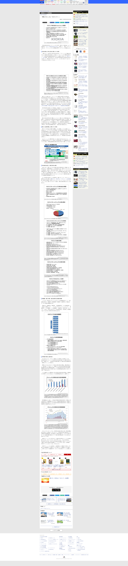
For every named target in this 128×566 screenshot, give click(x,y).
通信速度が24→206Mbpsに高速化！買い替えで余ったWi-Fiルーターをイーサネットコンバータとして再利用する (81, 22)
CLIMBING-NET (62, 546)
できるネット (42, 549)
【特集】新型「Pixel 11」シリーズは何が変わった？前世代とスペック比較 (82, 179)
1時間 (75, 12)
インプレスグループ (77, 554)
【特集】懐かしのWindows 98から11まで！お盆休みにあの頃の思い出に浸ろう (83, 186)
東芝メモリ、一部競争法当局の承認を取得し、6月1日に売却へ (50, 513)
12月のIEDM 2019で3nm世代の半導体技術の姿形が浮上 (61, 500)
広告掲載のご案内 (55, 554)
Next (70, 463)
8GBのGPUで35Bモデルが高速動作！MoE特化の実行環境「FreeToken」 (82, 90)
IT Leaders (42, 542)
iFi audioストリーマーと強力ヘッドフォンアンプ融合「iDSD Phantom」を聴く (82, 40)
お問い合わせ (50, 554)
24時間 (79, 12)
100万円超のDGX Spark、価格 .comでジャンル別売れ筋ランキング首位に (82, 96)
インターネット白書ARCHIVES (45, 551)
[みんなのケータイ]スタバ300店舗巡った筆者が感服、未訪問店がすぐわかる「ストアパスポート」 (81, 163)
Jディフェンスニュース (72, 539)
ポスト (45, 22)
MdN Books (70, 546)
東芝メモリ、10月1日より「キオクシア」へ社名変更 (59, 478)
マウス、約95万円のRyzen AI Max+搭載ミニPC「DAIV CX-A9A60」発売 (83, 102)
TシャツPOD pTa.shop (81, 546)
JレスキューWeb (71, 542)
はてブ (57, 22)
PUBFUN (78, 542)
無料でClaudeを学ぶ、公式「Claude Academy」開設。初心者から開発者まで (82, 77)
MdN (68, 545)
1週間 (82, 12)
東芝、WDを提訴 (66, 520)
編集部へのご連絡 (60, 554)
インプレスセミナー (52, 542)
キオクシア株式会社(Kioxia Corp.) (52, 46)
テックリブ (69, 549)
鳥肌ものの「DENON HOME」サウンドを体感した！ (82, 37)
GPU (74, 4)
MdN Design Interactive (72, 548)
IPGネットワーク (79, 545)
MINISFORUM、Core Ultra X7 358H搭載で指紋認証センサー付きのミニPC (82, 107)
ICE (77, 536)
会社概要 (72, 554)
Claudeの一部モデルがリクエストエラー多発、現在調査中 (82, 85)
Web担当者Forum (43, 539)
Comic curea (79, 539)
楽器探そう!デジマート (63, 539)
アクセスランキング (79, 11)
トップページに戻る (56, 530)
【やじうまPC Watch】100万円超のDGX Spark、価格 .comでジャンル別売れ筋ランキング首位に (81, 19)
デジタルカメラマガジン (44, 548)
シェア (53, 22)
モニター (57, 4)
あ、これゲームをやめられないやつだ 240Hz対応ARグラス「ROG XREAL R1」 (82, 143)
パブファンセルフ (80, 543)
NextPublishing (51, 549)
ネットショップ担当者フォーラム (53, 539)
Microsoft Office (81, 4)
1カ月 (86, 12)
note (62, 22)
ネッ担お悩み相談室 (43, 545)
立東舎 (61, 542)
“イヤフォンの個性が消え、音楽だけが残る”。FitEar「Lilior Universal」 (82, 44)
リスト (48, 22)
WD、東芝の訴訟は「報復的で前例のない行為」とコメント (50, 521)
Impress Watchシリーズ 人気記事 (81, 153)
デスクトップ (52, 454)
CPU (76, 4)
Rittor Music (61, 536)
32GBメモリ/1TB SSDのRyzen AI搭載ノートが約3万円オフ (82, 70)
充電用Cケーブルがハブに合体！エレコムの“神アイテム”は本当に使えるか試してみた (82, 149)
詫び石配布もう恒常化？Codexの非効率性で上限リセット (82, 112)
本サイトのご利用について (43, 554)
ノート (45, 454)
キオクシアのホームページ (45, 508)
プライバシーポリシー (67, 554)
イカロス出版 (70, 536)
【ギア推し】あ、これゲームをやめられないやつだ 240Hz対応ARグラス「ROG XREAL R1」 (81, 24)
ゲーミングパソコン (63, 4)
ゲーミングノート (69, 4)
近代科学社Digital (62, 549)
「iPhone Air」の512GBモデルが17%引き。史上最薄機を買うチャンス (82, 57)
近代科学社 (60, 548)
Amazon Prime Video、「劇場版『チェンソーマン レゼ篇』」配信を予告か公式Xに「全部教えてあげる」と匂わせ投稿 (81, 159)
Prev (42, 463)
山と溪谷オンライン (63, 545)
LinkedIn (68, 22)
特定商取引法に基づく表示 (84, 554)
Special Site (78, 27)
